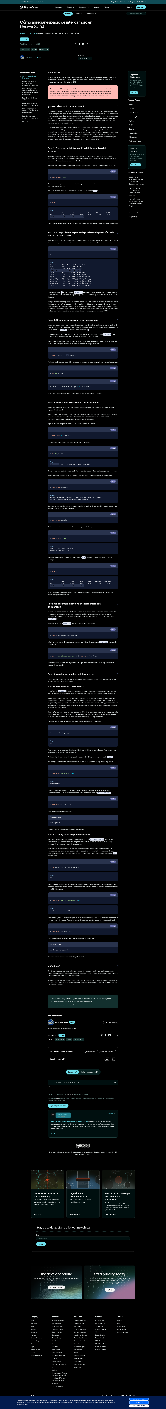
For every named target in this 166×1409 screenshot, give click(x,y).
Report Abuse (121, 1326)
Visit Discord (135, 165)
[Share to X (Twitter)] (76, 44)
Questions (78, 14)
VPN (96, 1332)
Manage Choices (139, 1406)
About (32, 1320)
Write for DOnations (80, 1329)
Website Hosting (100, 1329)
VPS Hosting (99, 1326)
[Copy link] (91, 44)
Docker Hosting (100, 1335)
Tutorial (24, 39)
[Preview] (114, 1082)
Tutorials (68, 14)
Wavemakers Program (81, 1338)
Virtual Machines (100, 1346)
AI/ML (131, 105)
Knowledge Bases (58, 1320)
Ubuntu (131, 109)
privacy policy (64, 1400)
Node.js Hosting (100, 1338)
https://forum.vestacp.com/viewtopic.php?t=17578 (69, 1122)
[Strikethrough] (56, 1082)
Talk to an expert (135, 141)
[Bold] (50, 1082)
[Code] (80, 1082)
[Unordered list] (70, 1082)
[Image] (60, 1082)
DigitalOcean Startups (80, 1335)
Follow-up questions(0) (89, 1072)
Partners (33, 1335)
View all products (56, 1287)
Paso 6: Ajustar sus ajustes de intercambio (71, 674)
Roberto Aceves (62, 1114)
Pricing (76, 1352)
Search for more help (107, 1051)
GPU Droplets (56, 1323)
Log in (129, 7)
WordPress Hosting (101, 1344)
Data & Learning (57, 1332)
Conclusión (54, 965)
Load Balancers (57, 1352)
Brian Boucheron (35, 57)
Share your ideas (122, 1332)
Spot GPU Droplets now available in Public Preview (37, 2)
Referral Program (36, 1338)
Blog (112, 2)
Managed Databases (58, 1355)
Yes (107, 1059)
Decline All (139, 1402)
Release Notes (78, 1361)
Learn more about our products (63, 1005)
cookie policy (109, 1402)
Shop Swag (77, 1367)
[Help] (116, 1082)
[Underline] (54, 1082)
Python (131, 121)
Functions (55, 1346)
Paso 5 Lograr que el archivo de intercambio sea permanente (30, 110)
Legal (32, 1346)
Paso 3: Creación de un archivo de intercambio (73, 319)
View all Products (57, 1386)
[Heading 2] (66, 1082)
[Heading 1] (64, 1082)
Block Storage (56, 1361)
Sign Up (36, 1214)
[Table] (78, 1082)
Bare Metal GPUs (57, 1326)
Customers (34, 1332)
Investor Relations (36, 1355)
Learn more (73, 1214)
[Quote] (74, 1082)
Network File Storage (59, 1364)
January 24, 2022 (63, 1116)
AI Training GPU (100, 1320)
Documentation (78, 1358)
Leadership (34, 1323)
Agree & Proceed (139, 1399)
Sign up (140, 7)
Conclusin (25, 121)
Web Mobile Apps (101, 1341)
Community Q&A (79, 1323)
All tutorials (133, 137)
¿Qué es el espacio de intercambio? (67, 106)
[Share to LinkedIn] (83, 44)
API (53, 1367)
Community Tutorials (80, 1320)
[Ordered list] (72, 1082)
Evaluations (55, 1335)
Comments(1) (73, 1072)
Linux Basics (32, 33)
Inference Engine (57, 1329)
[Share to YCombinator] (87, 44)
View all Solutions (100, 1349)
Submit (41, 1244)
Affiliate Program (36, 1341)
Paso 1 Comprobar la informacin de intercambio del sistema (30, 83)
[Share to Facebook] (79, 44)
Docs (117, 2)
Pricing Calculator (79, 1355)
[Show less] (114, 1113)
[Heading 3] (68, 1082)
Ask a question (91, 1051)
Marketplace (78, 1349)
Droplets (55, 1341)
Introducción (54, 72)
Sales (118, 1323)
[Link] (58, 1082)
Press (32, 1344)
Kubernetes (133, 133)
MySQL (131, 125)
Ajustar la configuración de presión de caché (69, 834)
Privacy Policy (35, 1349)
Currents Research (80, 1332)
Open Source (78, 1344)
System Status (121, 1329)
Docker (131, 129)
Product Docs (91, 14)
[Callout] (76, 1082)
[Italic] (52, 1082)
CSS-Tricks (77, 1326)
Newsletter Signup (79, 1346)
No (113, 1059)
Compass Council (79, 1341)
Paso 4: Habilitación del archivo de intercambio (73, 402)
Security (33, 1352)
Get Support (131, 2)
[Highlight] (62, 1082)
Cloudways (55, 1383)
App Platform (56, 1349)
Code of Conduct (79, 1364)
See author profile (111, 1022)
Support (119, 1320)
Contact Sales (141, 2)
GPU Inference (100, 1323)
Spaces (54, 1358)
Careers (122, 2)
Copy (113, 171)
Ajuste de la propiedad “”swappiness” (66, 686)
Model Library (56, 1338)
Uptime (54, 1370)
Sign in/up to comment (58, 1106)
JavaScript (133, 117)
